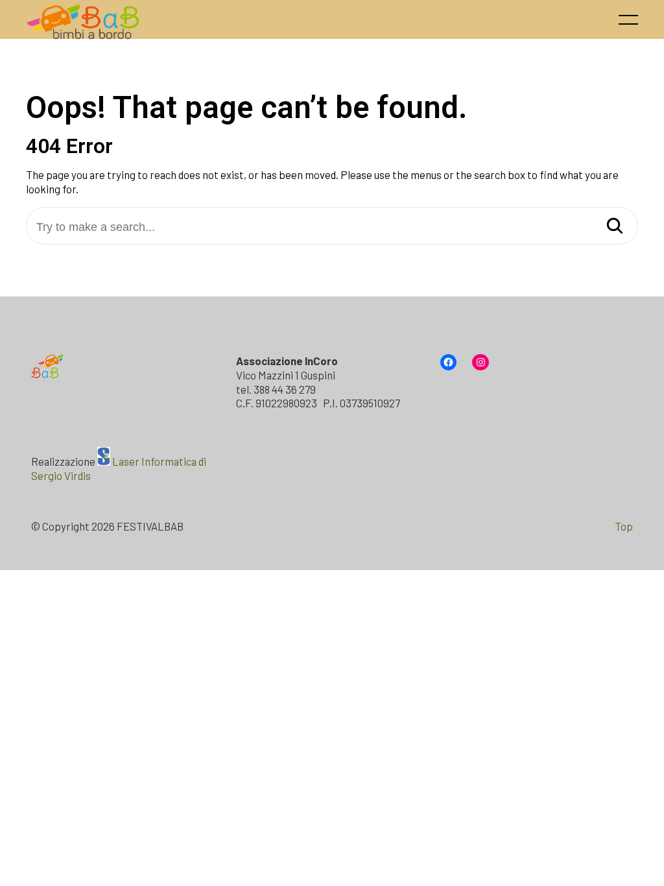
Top (624, 526)
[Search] (614, 226)
